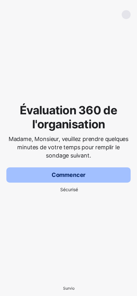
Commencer (68, 175)
